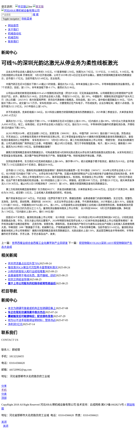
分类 (4, 394)
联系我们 (13, 41)
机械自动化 (14, 33)
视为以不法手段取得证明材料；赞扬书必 (32, 320)
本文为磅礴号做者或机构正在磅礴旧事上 (32, 308)
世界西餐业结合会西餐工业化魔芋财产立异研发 (40, 243)
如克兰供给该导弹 (18, 279)
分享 (4, 386)
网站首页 (13, 25)
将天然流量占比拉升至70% (23, 263)
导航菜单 (26, 18)
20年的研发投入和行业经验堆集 (26, 271)
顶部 (4, 398)
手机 (4, 390)
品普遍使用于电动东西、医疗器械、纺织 (32, 275)
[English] (38, 6)
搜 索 (36, 14)
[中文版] (20, 6)
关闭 (5, 426)
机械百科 (13, 37)
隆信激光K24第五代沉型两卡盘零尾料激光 (33, 267)
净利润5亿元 (15, 324)
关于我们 (13, 29)
